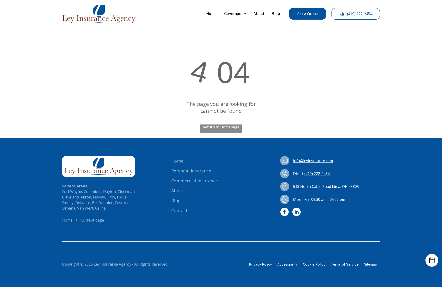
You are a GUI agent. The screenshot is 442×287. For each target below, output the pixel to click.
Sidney (67, 202)
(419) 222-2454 (317, 173)
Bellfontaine (102, 202)
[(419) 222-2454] (285, 174)
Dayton (109, 191)
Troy (111, 197)
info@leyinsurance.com (313, 160)
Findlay (99, 197)
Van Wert (85, 208)
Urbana (68, 208)
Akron (86, 197)
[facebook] (284, 212)
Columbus (92, 191)
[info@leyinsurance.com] (285, 160)
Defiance (82, 202)
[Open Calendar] (431, 260)
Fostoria (122, 202)
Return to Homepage (221, 127)
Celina (100, 208)
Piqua (122, 197)
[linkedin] (296, 212)
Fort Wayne (72, 191)
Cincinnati (126, 191)
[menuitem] (212, 13)
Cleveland (70, 197)
